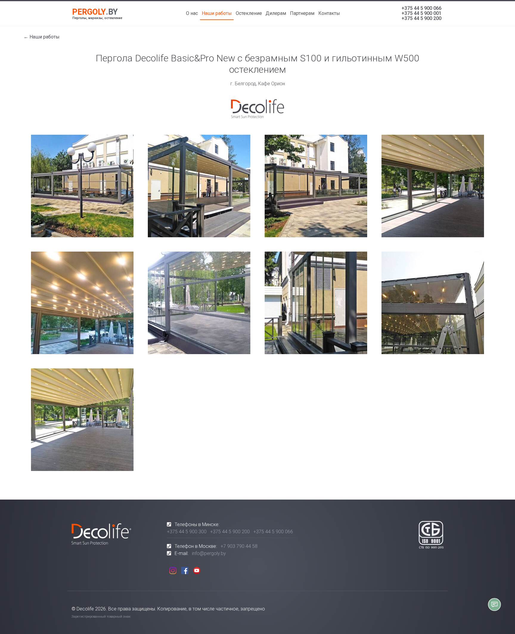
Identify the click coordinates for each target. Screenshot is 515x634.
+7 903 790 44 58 (239, 546)
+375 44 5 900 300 (187, 531)
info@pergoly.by (209, 553)
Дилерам (276, 13)
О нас (192, 13)
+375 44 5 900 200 (421, 18)
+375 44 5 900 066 (421, 8)
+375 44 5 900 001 (421, 13)
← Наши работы (42, 37)
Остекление (249, 13)
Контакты (329, 13)
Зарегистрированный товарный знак (101, 617)
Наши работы (217, 13)
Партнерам (302, 13)
